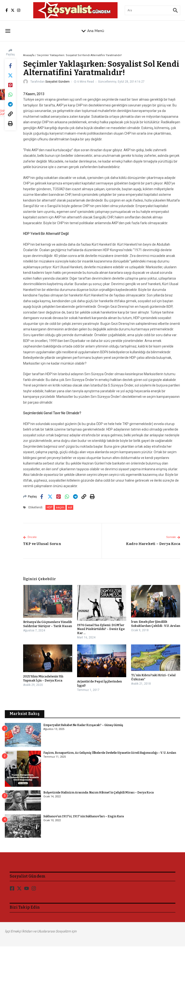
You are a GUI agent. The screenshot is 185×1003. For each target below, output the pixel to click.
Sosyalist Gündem (57, 81)
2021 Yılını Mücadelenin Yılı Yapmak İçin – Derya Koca (43, 678)
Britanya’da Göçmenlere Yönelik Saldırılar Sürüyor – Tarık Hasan (47, 624)
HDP (49, 507)
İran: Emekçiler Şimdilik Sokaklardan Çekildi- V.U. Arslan (155, 624)
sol (70, 507)
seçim (60, 507)
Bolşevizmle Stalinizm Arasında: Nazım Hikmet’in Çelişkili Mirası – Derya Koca (98, 792)
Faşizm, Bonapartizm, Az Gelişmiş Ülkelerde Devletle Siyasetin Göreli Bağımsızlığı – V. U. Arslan (109, 752)
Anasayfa (28, 55)
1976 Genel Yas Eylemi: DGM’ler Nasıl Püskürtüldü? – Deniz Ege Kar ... (101, 629)
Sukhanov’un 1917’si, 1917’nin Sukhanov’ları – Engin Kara (83, 816)
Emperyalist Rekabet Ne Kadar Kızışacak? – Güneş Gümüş (83, 725)
